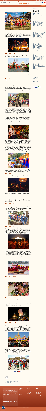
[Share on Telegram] (21, 371)
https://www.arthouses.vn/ (37, 47)
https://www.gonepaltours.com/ (37, 19)
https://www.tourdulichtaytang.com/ (38, 63)
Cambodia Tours (34, 5)
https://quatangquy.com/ (36, 55)
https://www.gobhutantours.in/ (37, 36)
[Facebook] (36, 395)
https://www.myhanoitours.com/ (37, 58)
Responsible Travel (38, 393)
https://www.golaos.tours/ (37, 26)
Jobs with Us (20, 394)
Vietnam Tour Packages (11, 5)
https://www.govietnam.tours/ (37, 24)
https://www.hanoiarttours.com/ (37, 59)
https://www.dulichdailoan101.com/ (38, 44)
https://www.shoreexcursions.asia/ (38, 31)
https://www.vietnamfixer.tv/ (37, 38)
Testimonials (20, 393)
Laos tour (20, 36)
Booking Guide (35, 78)
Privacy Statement (35, 81)
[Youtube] (40, 395)
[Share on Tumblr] (20, 371)
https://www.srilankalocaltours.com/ (38, 20)
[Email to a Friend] (17, 371)
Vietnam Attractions (43, 0)
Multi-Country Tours (28, 5)
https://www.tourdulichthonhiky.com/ (38, 65)
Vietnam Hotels (35, 82)
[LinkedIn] (39, 395)
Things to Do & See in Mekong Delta (25, 381)
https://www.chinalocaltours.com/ (38, 27)
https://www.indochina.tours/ (37, 23)
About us (33, 0)
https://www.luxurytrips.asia (37, 30)
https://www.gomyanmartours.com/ (38, 22)
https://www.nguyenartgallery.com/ (38, 50)
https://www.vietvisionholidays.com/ (38, 15)
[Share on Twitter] (16, 371)
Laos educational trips (21, 206)
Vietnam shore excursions (36, 61)
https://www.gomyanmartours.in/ (38, 37)
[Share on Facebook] (15, 371)
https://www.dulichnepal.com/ (37, 64)
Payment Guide (29, 392)
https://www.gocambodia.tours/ (37, 25)
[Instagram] (37, 395)
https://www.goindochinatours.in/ (38, 35)
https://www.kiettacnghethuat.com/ (38, 53)
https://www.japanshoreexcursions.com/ (39, 32)
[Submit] (40, 3)
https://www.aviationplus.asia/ (37, 49)
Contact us (36, 0)
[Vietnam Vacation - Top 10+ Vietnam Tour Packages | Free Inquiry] (23, 2)
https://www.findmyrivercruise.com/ (38, 34)
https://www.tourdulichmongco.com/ (38, 43)
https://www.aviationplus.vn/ (37, 48)
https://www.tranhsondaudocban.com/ (38, 56)
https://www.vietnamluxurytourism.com (38, 21)
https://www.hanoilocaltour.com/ (38, 16)
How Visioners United (38, 392)
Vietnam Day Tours (17, 5)
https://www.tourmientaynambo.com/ (38, 46)
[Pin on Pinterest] (19, 371)
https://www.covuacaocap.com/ (37, 54)
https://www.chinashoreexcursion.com (38, 33)
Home (7, 5)
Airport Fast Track (23, 5)
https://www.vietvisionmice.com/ (38, 60)
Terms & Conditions (36, 77)
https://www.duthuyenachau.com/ (38, 45)
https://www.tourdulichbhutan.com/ (38, 42)
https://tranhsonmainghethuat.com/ (38, 57)
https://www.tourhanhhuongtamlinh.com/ (39, 66)
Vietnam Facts (39, 0)
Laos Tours (37, 5)
